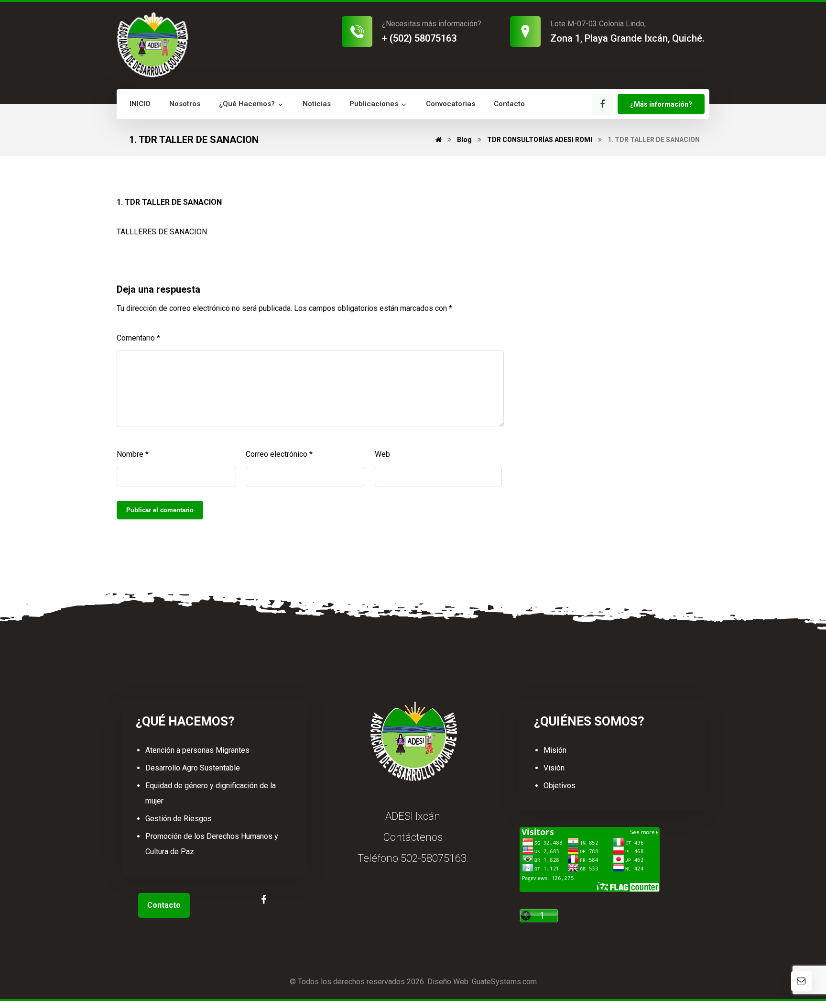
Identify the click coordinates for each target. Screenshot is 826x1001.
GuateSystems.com (504, 981)
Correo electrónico (279, 454)
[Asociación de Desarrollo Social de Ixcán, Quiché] (152, 44)
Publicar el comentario (160, 510)
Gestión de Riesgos (178, 818)
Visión (554, 767)
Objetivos (559, 785)
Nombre (133, 454)
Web (382, 454)
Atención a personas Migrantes (197, 750)
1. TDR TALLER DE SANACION (169, 202)
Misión (554, 750)
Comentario (138, 337)
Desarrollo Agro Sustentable (192, 767)
